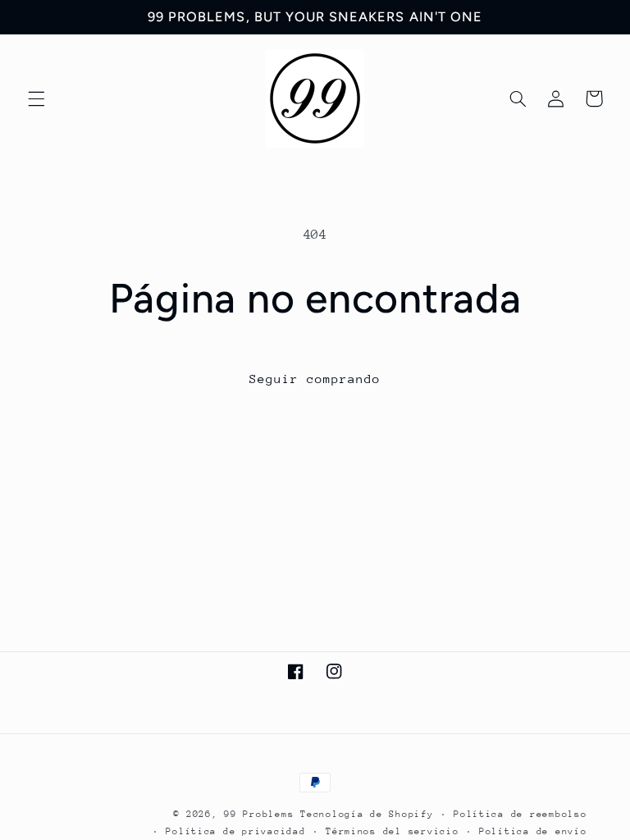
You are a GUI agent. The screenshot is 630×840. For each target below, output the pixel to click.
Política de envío (533, 831)
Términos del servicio (392, 831)
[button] (36, 98)
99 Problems (259, 814)
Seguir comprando (315, 379)
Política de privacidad (235, 831)
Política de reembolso (520, 814)
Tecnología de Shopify (366, 814)
